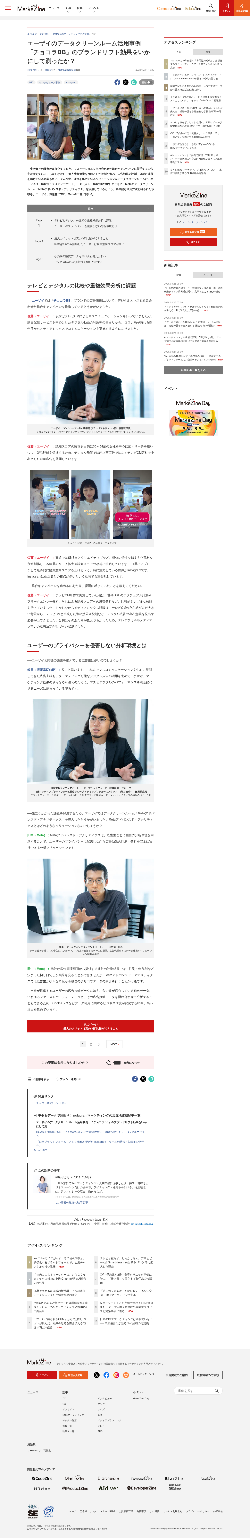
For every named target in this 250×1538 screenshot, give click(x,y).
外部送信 (218, 1511)
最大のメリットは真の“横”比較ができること (81, 238)
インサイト (68, 1409)
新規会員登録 (194, 232)
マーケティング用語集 (39, 1450)
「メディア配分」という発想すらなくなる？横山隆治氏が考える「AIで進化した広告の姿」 (193, 308)
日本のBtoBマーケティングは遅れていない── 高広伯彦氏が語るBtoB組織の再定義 (126, 1321)
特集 (79, 8)
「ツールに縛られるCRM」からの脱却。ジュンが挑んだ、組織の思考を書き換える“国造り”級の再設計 (60, 1323)
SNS (100, 1431)
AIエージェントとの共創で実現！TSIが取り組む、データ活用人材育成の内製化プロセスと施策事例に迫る (126, 1307)
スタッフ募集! (107, 1511)
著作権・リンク (88, 1511)
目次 (91, 208)
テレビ (101, 1425)
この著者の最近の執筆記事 (71, 1202)
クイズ (101, 1409)
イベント (93, 8)
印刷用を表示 (41, 1079)
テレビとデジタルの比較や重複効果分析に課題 (83, 220)
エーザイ (38, 300)
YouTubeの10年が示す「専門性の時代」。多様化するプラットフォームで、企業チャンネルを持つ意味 (60, 1262)
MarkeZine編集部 (67, 69)
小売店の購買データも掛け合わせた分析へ (80, 256)
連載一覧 (67, 1425)
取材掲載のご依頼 (208, 1375)
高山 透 (49, 69)
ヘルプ (72, 1511)
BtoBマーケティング (73, 1414)
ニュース (54, 8)
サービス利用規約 (172, 1511)
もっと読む (40, 1150)
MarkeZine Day (141, 1398)
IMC (31, 82)
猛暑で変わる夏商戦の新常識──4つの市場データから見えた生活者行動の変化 (60, 1293)
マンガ (101, 1403)
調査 (100, 1414)
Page (39, 241)
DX (64, 1398)
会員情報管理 (126, 1511)
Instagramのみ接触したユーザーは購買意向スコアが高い (89, 244)
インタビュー (105, 1398)
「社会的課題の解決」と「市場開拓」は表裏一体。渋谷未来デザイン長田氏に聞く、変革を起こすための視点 (193, 289)
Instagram (71, 82)
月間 (208, 52)
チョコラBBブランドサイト (53, 1103)
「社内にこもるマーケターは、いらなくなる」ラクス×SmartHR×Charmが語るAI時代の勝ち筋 (60, 1278)
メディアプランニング (109, 1420)
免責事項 (141, 1511)
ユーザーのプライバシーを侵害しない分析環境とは (85, 226)
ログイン (195, 241)
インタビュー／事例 (49, 82)
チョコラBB (62, 300)
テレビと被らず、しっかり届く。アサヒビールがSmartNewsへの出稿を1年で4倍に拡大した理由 (126, 1262)
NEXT (114, 1044)
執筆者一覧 (68, 1431)
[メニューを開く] (8, 8)
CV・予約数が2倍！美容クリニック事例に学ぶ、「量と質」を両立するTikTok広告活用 (126, 1278)
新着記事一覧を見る (193, 370)
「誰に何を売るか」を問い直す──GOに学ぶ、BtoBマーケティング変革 (126, 1293)
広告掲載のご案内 (177, 1375)
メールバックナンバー (195, 222)
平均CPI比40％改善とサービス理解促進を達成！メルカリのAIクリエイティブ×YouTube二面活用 (61, 1307)
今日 (179, 52)
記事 (68, 8)
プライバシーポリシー (197, 1511)
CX (64, 1403)
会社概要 (154, 1511)
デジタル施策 (69, 1420)
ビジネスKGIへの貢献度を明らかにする (78, 262)
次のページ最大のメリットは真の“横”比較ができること (90, 1026)
